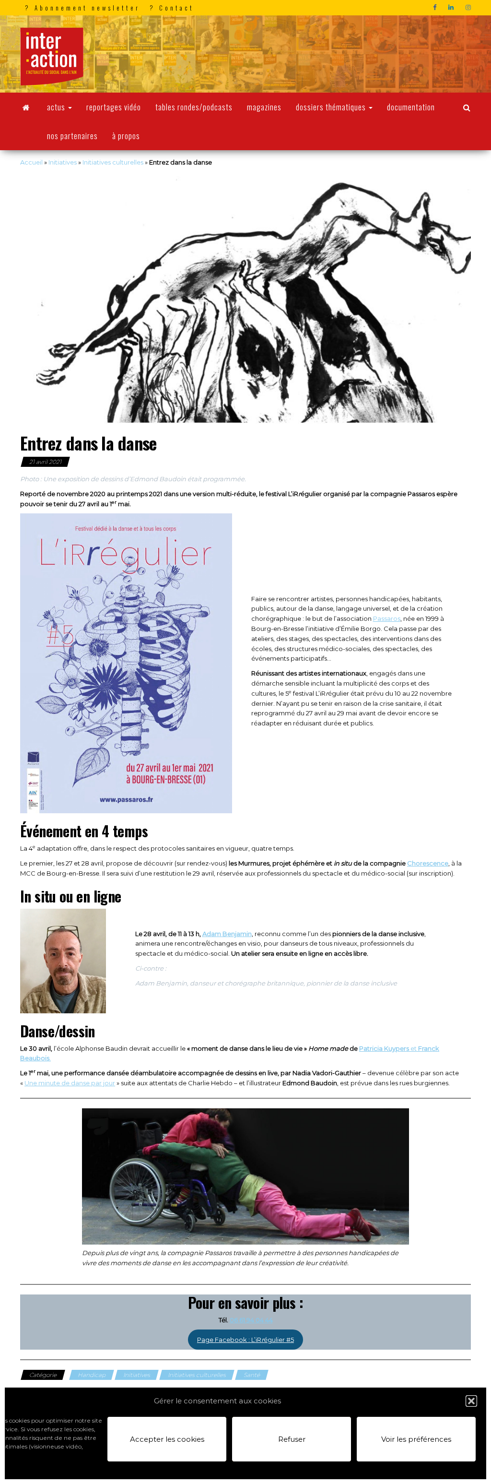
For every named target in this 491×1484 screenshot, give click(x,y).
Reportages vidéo (113, 107)
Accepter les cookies (167, 1439)
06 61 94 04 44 (251, 1320)
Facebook (436, 7)
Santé (252, 1374)
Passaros (386, 618)
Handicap (91, 1374)
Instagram (469, 7)
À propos (126, 136)
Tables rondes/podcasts (194, 107)
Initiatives (62, 162)
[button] (471, 1401)
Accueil (31, 162)
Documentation (411, 107)
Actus (57, 107)
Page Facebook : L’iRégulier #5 (245, 1339)
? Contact (172, 7)
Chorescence (427, 863)
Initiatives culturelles (112, 162)
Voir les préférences (416, 1439)
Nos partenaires (72, 136)
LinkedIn (452, 7)
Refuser (291, 1439)
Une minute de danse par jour (69, 1083)
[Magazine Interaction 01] (26, 107)
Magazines (264, 107)
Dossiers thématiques (332, 107)
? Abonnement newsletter (82, 7)
